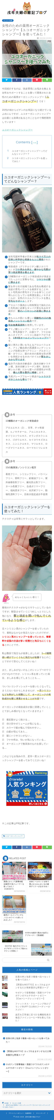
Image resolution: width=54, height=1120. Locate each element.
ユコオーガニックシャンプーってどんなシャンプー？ (29, 152)
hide (35, 143)
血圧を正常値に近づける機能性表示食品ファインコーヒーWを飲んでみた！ (33, 1017)
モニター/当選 (7, 20)
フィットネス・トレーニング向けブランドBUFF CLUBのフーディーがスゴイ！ (33, 1006)
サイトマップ (40, 1113)
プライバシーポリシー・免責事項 (20, 1113)
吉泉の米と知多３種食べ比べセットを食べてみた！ (28, 1040)
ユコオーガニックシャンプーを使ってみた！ (29, 160)
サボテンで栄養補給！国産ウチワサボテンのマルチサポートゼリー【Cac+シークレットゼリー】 (33, 995)
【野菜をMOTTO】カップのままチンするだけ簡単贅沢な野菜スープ (28, 1053)
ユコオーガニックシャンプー (17, 130)
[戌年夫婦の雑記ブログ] (27, 13)
